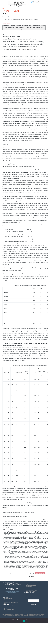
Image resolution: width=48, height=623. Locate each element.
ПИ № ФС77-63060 (19, 5)
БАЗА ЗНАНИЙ (5, 597)
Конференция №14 (40, 576)
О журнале (28, 584)
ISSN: (32, 1)
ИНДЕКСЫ (12, 589)
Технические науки (6, 23)
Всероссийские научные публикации (11, 602)
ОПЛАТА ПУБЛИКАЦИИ (12, 587)
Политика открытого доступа (31, 587)
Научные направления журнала (31, 590)
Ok (24, 621)
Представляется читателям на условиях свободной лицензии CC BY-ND (19, 49)
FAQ (5, 603)
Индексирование (29, 586)
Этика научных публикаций (31, 585)
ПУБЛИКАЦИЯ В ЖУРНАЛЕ (29, 592)
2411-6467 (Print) (36, 1)
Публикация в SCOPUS (7, 11)
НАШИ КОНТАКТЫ (5, 604)
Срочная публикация (16, 11)
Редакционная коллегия (30, 591)
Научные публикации (8, 598)
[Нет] (46, 620)
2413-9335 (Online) (36, 2)
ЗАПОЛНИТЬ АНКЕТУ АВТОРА (12, 588)
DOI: (32, 3)
